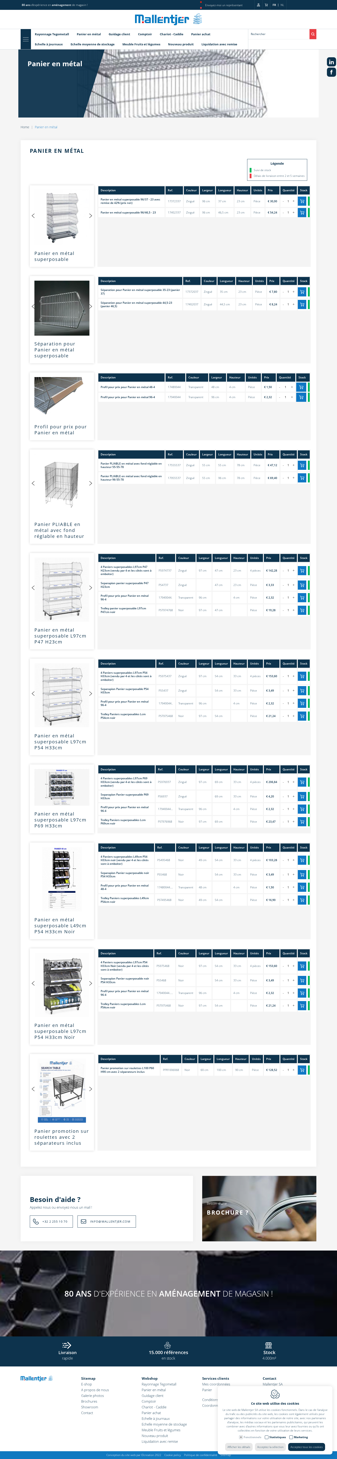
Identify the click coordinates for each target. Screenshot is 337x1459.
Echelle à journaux (49, 44)
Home (25, 127)
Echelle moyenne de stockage (93, 44)
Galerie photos (92, 1395)
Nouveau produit (181, 44)
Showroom (89, 1407)
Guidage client (119, 34)
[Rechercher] (312, 34)
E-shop (86, 1384)
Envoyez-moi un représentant (224, 5)
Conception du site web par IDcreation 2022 (133, 1455)
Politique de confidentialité (200, 1455)
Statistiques (277, 1437)
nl (282, 5)
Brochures (89, 1401)
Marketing (301, 1437)
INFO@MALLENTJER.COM (110, 1221)
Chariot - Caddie (171, 34)
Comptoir (145, 34)
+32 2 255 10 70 (54, 1221)
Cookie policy (172, 1455)
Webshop (150, 1378)
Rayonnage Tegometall (52, 34)
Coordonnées (212, 1405)
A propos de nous (95, 1390)
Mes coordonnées (216, 1384)
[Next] (90, 215)
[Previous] (33, 215)
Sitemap (88, 1378)
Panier (207, 1390)
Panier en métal (89, 34)
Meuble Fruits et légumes (141, 44)
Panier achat (200, 34)
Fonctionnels (252, 1437)
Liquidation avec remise (219, 44)
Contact (87, 1412)
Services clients (215, 1378)
